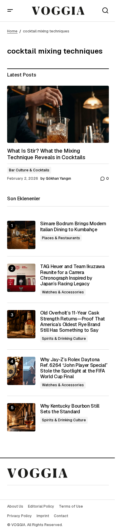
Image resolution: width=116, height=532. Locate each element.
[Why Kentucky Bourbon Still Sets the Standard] (21, 417)
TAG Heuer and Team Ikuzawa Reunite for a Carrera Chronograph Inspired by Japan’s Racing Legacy (72, 275)
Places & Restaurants (61, 238)
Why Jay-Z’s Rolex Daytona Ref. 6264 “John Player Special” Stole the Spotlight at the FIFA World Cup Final (73, 368)
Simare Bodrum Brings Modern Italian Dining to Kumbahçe (73, 226)
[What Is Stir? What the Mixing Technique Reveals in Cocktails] (58, 114)
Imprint (43, 516)
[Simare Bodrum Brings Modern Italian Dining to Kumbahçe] (21, 235)
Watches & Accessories (63, 292)
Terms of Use (71, 506)
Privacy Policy (19, 516)
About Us (15, 506)
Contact (61, 516)
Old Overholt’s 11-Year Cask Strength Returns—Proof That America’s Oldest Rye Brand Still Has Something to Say (72, 321)
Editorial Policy (41, 506)
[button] (10, 10)
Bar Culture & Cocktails (29, 170)
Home (12, 31)
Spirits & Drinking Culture (64, 338)
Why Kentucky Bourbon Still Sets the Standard (69, 408)
